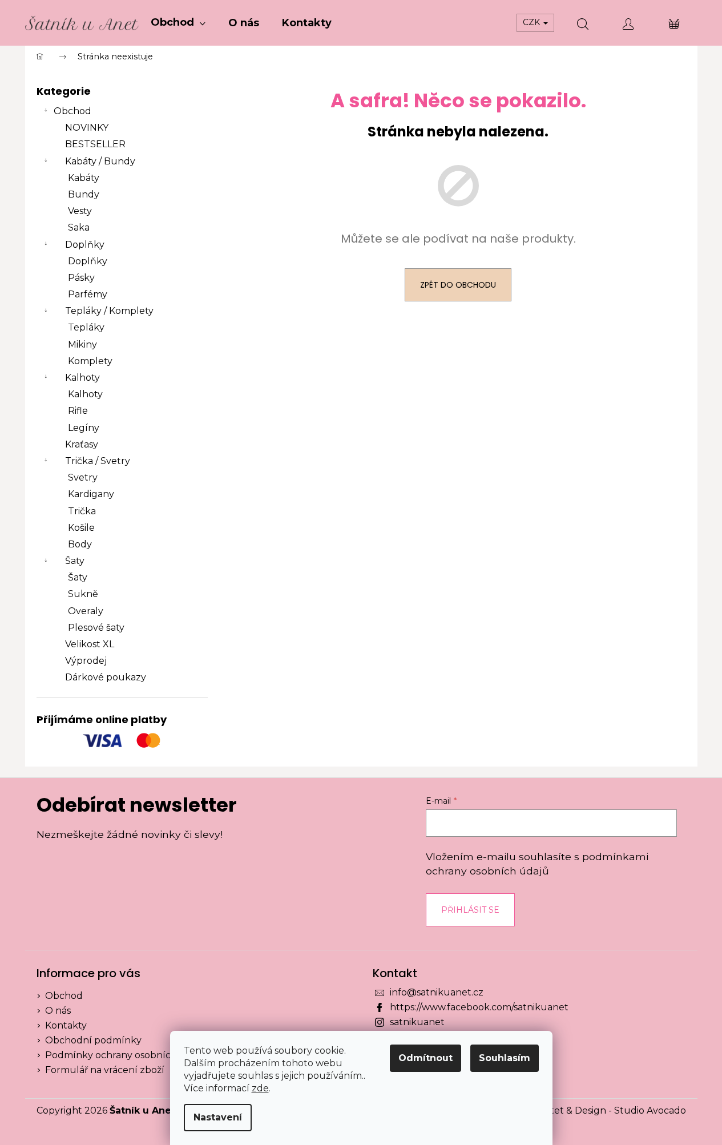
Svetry (83, 477)
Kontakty (66, 1025)
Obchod (72, 111)
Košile (81, 527)
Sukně (83, 593)
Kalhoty (82, 377)
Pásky (81, 277)
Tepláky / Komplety (109, 310)
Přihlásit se (470, 910)
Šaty (74, 560)
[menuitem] (178, 22)
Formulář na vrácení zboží (104, 1070)
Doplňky (84, 244)
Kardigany (91, 494)
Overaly (85, 611)
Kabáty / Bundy (100, 161)
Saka (79, 227)
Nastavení (217, 1117)
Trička (82, 511)
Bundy (83, 194)
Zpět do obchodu (458, 285)
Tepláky (86, 327)
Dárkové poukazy (105, 677)
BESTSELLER (95, 144)
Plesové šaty (96, 627)
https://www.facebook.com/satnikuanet (479, 1007)
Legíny (83, 427)
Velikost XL (89, 644)
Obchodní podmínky (93, 1040)
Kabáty (83, 177)
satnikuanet (417, 1022)
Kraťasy (81, 444)
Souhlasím (504, 1058)
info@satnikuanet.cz (436, 992)
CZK (532, 22)
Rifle (78, 410)
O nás (58, 1010)
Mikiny (82, 344)
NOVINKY (86, 127)
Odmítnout (425, 1058)
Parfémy (87, 294)
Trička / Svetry (97, 460)
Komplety (90, 361)
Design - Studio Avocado (630, 1110)
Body (80, 544)
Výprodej (86, 660)
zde (260, 1088)
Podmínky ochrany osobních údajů (125, 1055)
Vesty (80, 210)
